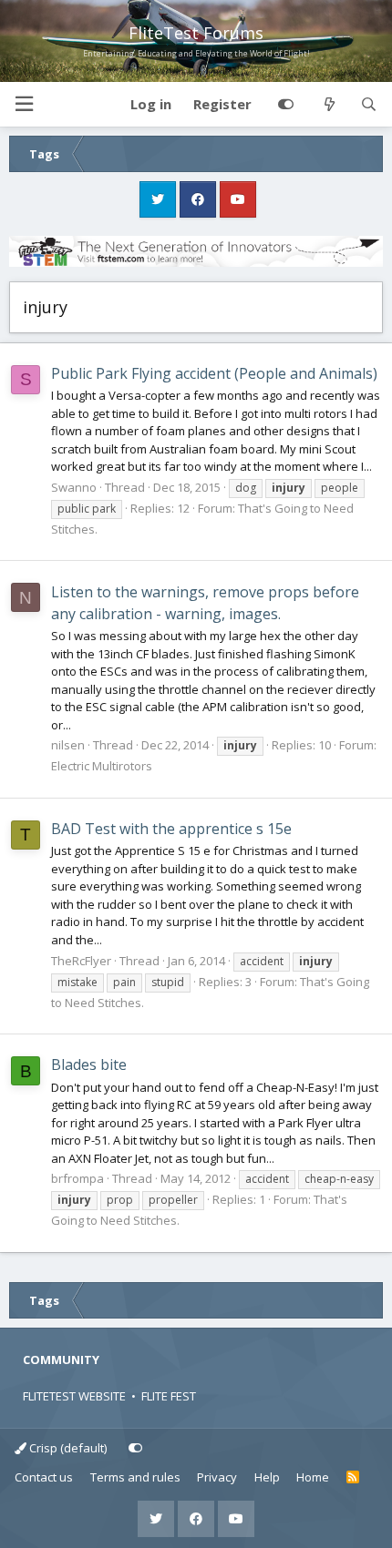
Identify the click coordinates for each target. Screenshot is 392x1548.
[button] (24, 104)
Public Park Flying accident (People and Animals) (214, 373)
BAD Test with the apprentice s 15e (171, 829)
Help (267, 1477)
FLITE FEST (168, 1396)
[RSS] (353, 1477)
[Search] (368, 105)
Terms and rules (135, 1477)
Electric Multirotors (101, 766)
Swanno (74, 487)
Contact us (44, 1477)
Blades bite (89, 1064)
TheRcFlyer (81, 960)
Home (312, 1477)
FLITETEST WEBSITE (74, 1396)
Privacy (217, 1477)
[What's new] (328, 105)
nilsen (68, 745)
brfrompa (77, 1178)
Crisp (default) (66, 1448)
